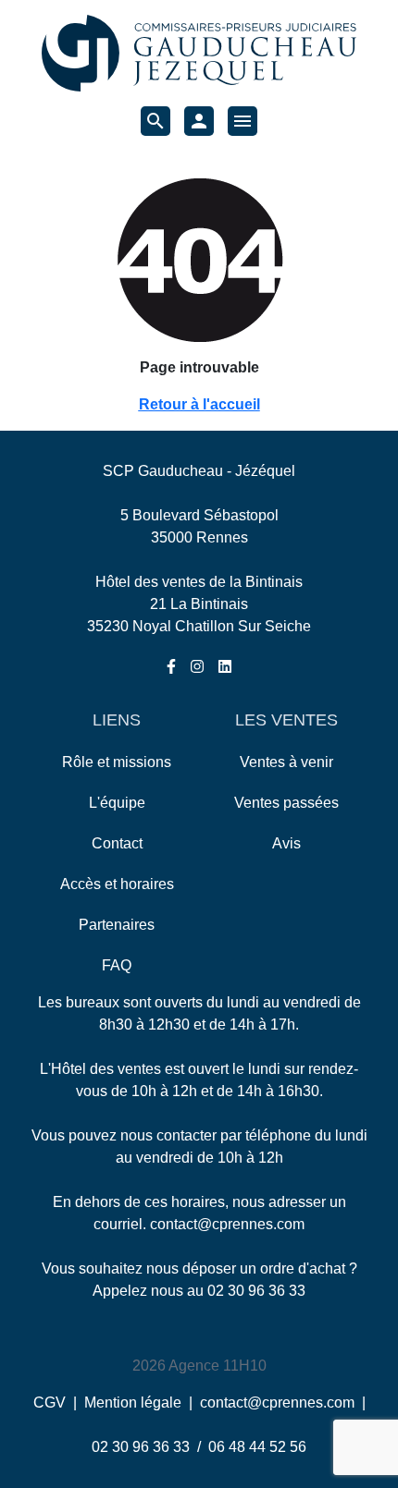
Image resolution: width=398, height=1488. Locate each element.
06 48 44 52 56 (257, 1447)
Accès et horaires (117, 884)
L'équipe (117, 803)
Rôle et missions (116, 762)
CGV (49, 1402)
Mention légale (132, 1402)
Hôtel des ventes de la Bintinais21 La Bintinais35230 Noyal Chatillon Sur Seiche (199, 604)
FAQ (116, 965)
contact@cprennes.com (227, 1224)
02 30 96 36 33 (256, 1291)
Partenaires (117, 925)
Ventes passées (286, 803)
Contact (117, 843)
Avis (286, 843)
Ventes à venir (286, 762)
